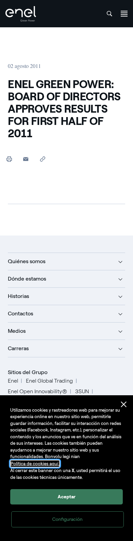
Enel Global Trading (49, 381)
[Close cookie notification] (124, 404)
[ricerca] (109, 14)
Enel (13, 381)
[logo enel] (20, 14)
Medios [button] (17, 331)
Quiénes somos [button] (26, 261)
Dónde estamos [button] (27, 278)
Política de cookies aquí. (35, 463)
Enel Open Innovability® (37, 391)
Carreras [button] (18, 348)
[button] (25, 159)
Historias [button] (18, 296)
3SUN (82, 391)
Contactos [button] (20, 313)
